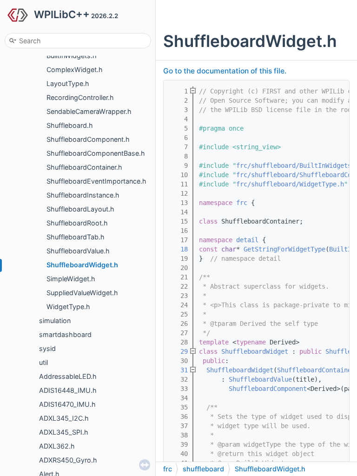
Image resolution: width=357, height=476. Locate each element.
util (43, 362)
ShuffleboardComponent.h (88, 139)
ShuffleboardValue (260, 379)
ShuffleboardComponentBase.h (95, 153)
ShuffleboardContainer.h (84, 167)
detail (247, 240)
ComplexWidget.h (74, 69)
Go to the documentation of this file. (224, 70)
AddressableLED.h (68, 376)
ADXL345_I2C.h (64, 418)
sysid (47, 348)
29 (178, 351)
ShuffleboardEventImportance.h (96, 181)
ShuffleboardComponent (268, 388)
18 (178, 249)
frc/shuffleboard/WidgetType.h (290, 184)
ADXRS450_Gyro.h (68, 460)
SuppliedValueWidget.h (82, 293)
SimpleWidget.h (70, 279)
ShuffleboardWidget (254, 351)
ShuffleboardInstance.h (82, 195)
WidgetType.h (68, 307)
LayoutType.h (67, 83)
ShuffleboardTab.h (75, 237)
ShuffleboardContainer (316, 370)
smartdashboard (65, 334)
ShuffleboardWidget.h (82, 265)
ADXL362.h (57, 446)
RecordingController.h (80, 97)
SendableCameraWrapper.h (89, 111)
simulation (55, 320)
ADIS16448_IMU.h (68, 390)
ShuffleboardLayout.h (80, 209)
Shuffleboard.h (69, 125)
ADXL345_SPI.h (63, 432)
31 (178, 370)
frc (241, 202)
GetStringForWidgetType (284, 249)
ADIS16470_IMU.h (67, 404)
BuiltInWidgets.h (71, 56)
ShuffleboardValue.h (78, 251)
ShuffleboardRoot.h (77, 223)
